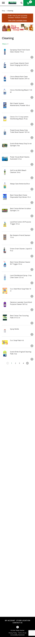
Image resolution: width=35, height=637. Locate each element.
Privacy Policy (13, 633)
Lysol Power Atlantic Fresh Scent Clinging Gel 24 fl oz (19, 64)
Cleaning (10, 11)
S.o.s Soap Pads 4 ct (17, 340)
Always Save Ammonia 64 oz (20, 184)
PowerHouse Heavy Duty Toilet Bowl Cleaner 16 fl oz (19, 131)
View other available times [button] (17, 20)
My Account (10, 620)
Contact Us (17, 623)
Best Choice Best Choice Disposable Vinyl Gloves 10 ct (20, 196)
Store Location (23, 620)
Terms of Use (22, 633)
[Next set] (27, 363)
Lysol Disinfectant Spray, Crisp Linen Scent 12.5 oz (21, 276)
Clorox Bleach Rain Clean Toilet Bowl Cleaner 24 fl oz (19, 78)
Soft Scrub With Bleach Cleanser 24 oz (18, 171)
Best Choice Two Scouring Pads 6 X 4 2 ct (19, 317)
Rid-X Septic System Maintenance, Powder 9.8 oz (20, 104)
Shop (3, 11)
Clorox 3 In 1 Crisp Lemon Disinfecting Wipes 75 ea (19, 118)
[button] (16, 28)
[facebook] (17, 627)
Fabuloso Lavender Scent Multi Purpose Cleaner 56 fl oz (21, 303)
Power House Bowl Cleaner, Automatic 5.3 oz (20, 158)
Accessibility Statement (17, 635)
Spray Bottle (14, 329)
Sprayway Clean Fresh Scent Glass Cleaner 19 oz (20, 51)
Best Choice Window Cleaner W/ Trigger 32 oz (20, 263)
